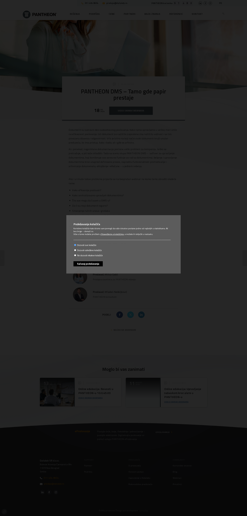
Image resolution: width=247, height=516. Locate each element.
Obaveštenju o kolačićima (112, 234)
